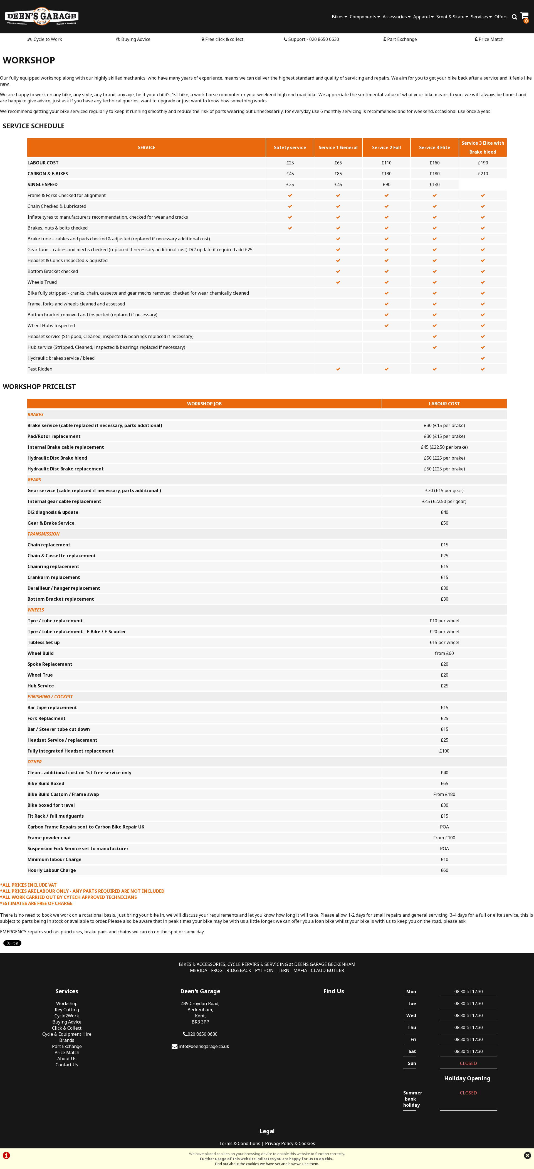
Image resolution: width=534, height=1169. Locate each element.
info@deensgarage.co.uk (204, 1046)
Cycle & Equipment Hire (67, 1034)
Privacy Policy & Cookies (290, 1143)
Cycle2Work (67, 1016)
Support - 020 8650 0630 (313, 39)
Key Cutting (67, 1010)
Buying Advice (135, 39)
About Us (66, 1058)
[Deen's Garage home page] (41, 16)
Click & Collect (66, 1028)
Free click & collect (223, 39)
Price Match (490, 39)
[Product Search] (514, 17)
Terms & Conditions (239, 1143)
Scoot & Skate (451, 17)
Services (480, 17)
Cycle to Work (47, 39)
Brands (66, 1040)
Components (363, 17)
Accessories (395, 17)
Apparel (422, 17)
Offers (501, 17)
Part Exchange (401, 39)
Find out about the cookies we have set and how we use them (266, 1163)
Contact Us (67, 1065)
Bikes (338, 17)
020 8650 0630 (202, 1034)
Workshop (67, 1003)
